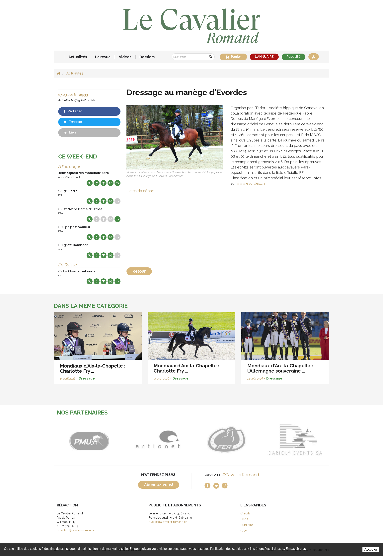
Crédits (245, 513)
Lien (72, 132)
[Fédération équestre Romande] (225, 439)
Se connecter (313, 56)
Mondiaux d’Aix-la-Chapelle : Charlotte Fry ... (92, 368)
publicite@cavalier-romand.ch (168, 521)
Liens (244, 519)
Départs (97, 183)
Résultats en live (111, 183)
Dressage (87, 378)
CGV (243, 531)
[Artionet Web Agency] (157, 439)
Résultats (104, 183)
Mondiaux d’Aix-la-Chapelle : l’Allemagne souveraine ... (280, 368)
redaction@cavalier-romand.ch (76, 530)
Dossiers (147, 57)
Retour (139, 271)
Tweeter (75, 122)
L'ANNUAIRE (264, 57)
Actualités (77, 57)
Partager (74, 111)
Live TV (117, 183)
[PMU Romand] (88, 439)
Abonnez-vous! (158, 484)
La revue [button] (103, 57)
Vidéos (125, 57)
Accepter (370, 549)
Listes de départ (140, 191)
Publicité (293, 57)
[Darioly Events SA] (294, 439)
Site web (90, 183)
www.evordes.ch (251, 183)
